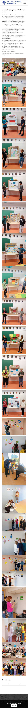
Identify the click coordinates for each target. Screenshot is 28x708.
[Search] (21, 3)
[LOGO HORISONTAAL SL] (11, 3)
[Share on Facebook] (8, 683)
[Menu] (24, 3)
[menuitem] (21, 3)
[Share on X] (20, 683)
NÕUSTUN (14, 705)
